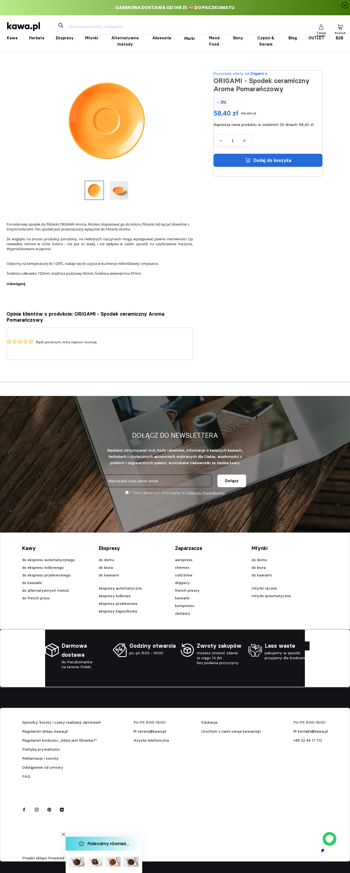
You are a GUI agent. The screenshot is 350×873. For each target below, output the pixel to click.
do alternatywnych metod (45, 590)
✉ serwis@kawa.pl (149, 731)
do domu (106, 559)
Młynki (91, 37)
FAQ (26, 776)
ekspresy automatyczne (120, 588)
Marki (189, 38)
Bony (238, 37)
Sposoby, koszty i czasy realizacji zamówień (61, 722)
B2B (339, 37)
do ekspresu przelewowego (46, 575)
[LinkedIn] (62, 809)
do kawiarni (109, 575)
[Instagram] (37, 809)
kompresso (184, 605)
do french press (36, 598)
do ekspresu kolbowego (43, 567)
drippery (182, 582)
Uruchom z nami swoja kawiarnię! (231, 731)
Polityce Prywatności (205, 492)
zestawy (182, 613)
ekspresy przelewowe (118, 603)
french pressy (187, 590)
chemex (182, 567)
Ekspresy (65, 37)
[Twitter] (37, 281)
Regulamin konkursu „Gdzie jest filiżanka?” (59, 740)
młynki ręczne (264, 588)
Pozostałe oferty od (240, 73)
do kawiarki (32, 582)
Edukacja (209, 722)
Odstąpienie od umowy (42, 767)
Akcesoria (161, 37)
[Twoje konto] (321, 26)
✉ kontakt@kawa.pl (310, 731)
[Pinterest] (44, 281)
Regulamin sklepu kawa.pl (45, 731)
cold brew (183, 575)
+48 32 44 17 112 (307, 740)
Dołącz (231, 480)
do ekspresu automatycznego (48, 559)
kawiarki (182, 598)
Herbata (36, 37)
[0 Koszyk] (340, 26)
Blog (292, 37)
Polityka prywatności (41, 749)
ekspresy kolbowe (115, 595)
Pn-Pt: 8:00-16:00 (149, 722)
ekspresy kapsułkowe (118, 611)
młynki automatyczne (271, 595)
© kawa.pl (29, 851)
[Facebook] (30, 281)
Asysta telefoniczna (151, 740)
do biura (106, 567)
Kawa (12, 37)
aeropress (183, 559)
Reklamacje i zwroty (40, 758)
